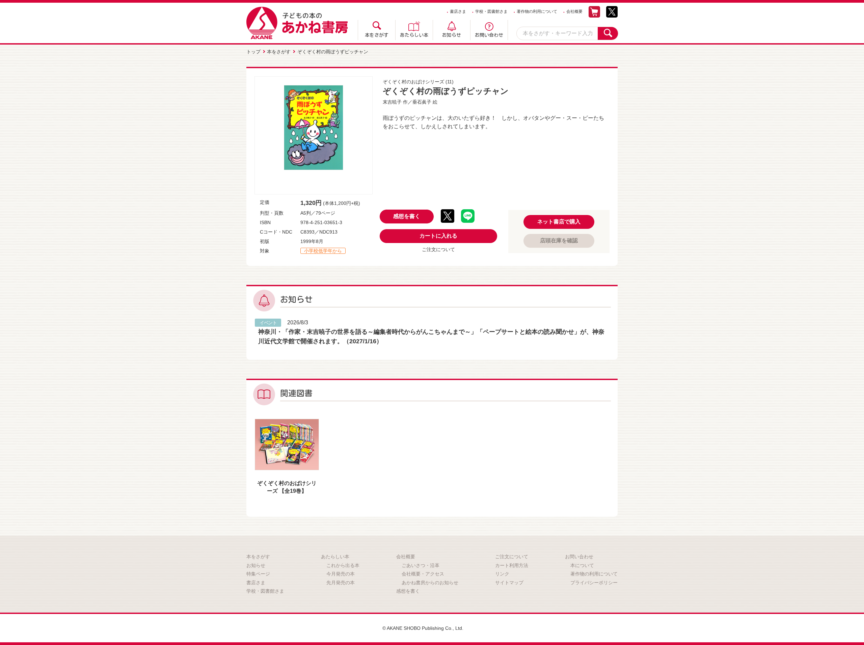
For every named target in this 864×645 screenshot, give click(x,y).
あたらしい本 (414, 35)
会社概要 (574, 11)
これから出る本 (342, 565)
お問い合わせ (489, 35)
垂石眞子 (421, 102)
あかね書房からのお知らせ (430, 582)
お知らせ (451, 35)
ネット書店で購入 (558, 221)
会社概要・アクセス (423, 573)
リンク (502, 573)
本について (582, 565)
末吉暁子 (392, 102)
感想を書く (406, 216)
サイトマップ (509, 582)
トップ (253, 51)
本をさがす (376, 35)
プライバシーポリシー (594, 582)
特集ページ (258, 573)
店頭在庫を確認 (559, 240)
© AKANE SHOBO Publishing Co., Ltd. (422, 628)
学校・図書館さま (491, 11)
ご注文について (438, 249)
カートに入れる (438, 236)
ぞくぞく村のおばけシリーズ (413, 81)
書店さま (458, 11)
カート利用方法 (511, 565)
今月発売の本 (340, 573)
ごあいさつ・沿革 (420, 565)
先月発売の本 (340, 582)
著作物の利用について (537, 11)
